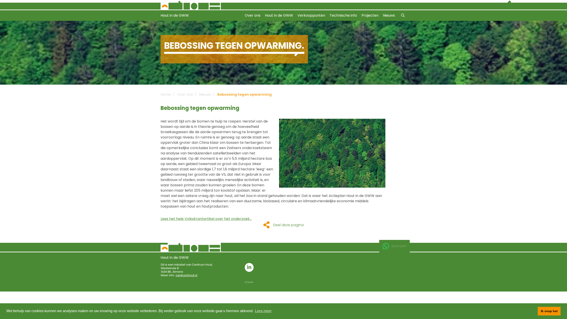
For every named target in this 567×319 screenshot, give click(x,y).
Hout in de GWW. (175, 15)
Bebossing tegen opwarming (244, 94)
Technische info (343, 15)
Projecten (370, 15)
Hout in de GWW (279, 15)
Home (166, 94)
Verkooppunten (311, 15)
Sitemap (249, 282)
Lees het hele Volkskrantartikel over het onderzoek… (206, 218)
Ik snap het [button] (549, 311)
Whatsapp (399, 246)
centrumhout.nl (186, 275)
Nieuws (389, 15)
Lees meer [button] (263, 311)
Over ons (252, 15)
